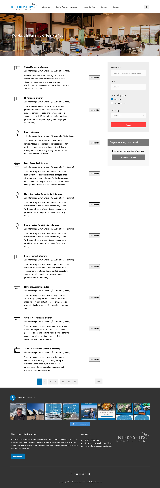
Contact (116, 7)
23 (69, 382)
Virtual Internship (120, 103)
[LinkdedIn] (88, 473)
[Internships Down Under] (24, 6)
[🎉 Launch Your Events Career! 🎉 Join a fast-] (71, 411)
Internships (46, 7)
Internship (117, 99)
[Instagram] (77, 473)
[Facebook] (71, 473)
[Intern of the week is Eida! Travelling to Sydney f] (35, 411)
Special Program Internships (66, 7)
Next (99, 381)
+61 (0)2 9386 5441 (92, 440)
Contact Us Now (129, 157)
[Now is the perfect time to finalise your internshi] (89, 411)
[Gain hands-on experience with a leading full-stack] (53, 411)
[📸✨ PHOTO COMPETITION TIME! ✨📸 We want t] (142, 411)
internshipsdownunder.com (95, 443)
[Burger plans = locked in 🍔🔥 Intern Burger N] (106, 411)
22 (63, 382)
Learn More (17, 456)
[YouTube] (83, 473)
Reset (128, 125)
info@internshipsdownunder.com (98, 446)
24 (75, 382)
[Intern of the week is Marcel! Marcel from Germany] (18, 411)
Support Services (88, 7)
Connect (104, 7)
